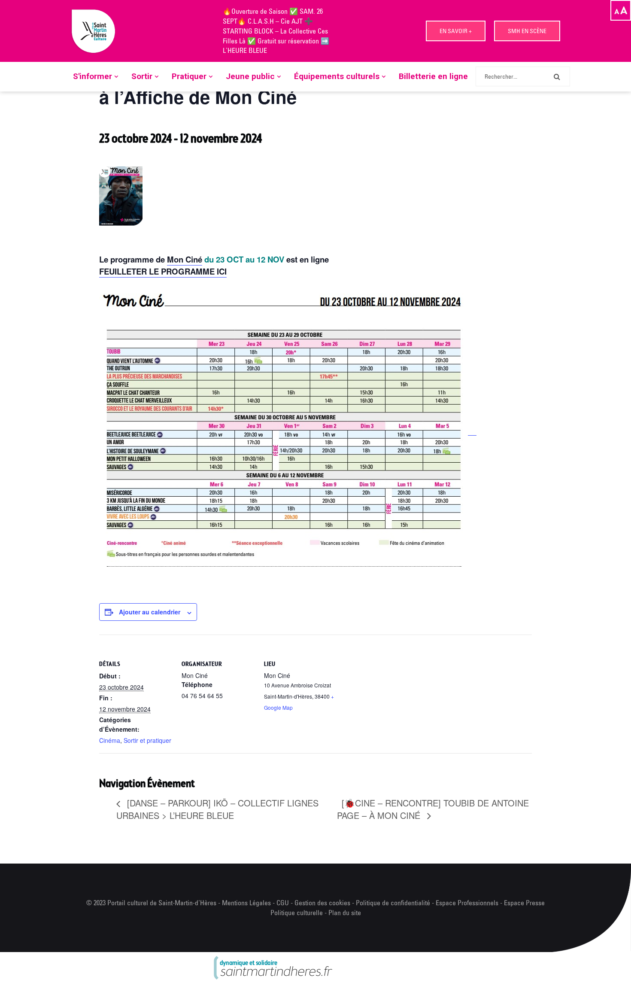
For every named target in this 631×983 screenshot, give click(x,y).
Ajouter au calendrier (149, 612)
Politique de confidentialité (394, 902)
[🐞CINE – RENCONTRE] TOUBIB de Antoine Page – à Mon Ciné (433, 809)
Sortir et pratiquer (147, 740)
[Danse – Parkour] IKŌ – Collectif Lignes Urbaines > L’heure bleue (217, 809)
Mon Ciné (184, 259)
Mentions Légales (246, 902)
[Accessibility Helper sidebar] (620, 10)
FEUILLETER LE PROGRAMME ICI (163, 271)
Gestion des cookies (322, 902)
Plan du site (344, 912)
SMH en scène (527, 31)
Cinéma (109, 740)
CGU (282, 902)
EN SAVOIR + (456, 31)
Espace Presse (524, 902)
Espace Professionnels (467, 902)
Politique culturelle (296, 912)
